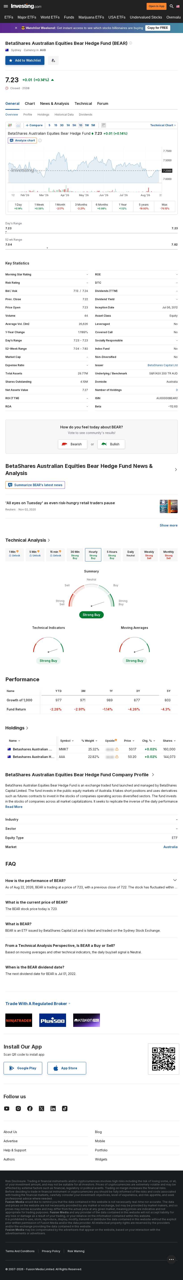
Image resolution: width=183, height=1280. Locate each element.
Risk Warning (76, 1251)
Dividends (85, 114)
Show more (169, 525)
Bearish (76, 444)
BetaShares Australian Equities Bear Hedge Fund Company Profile (77, 774)
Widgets (101, 1159)
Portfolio (101, 1150)
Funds (69, 17)
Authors (9, 1159)
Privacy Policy (51, 1251)
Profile (27, 114)
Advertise (11, 1141)
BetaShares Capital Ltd (163, 365)
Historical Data (64, 114)
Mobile (100, 1141)
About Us (10, 1132)
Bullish (114, 444)
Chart (30, 103)
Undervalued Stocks (146, 17)
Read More (14, 807)
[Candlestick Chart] (9, 125)
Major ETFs (27, 17)
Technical (83, 103)
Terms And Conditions (20, 1251)
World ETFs (50, 17)
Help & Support (15, 1150)
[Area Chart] (18, 125)
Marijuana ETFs (91, 17)
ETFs (8, 17)
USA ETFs (116, 17)
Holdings (43, 114)
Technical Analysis (25, 540)
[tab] (14, 555)
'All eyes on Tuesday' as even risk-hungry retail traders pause (60, 503)
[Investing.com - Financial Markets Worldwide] (26, 6)
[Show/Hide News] (103, 125)
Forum (102, 103)
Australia (171, 847)
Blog (98, 1132)
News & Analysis (54, 103)
